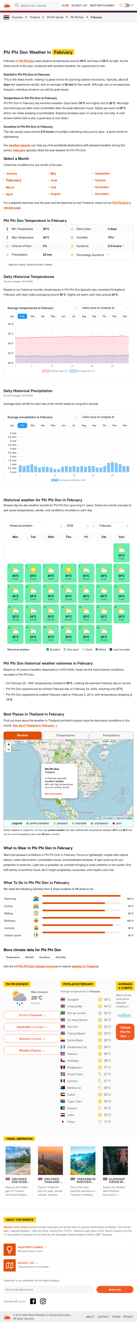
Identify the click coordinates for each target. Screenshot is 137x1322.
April (9, 194)
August (55, 194)
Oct (104, 316)
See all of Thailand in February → (35, 725)
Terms (116, 1316)
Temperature (13, 957)
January (11, 173)
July (53, 187)
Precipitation (111, 735)
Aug (84, 316)
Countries (17, 17)
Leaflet (109, 818)
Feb (22, 316)
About (90, 1316)
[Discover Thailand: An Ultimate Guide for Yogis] (50, 1160)
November (102, 187)
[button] (56, 753)
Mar (33, 316)
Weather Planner (102, 5)
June (53, 180)
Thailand (35, 17)
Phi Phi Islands (55, 17)
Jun (63, 316)
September (102, 173)
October (100, 180)
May (53, 173)
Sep (94, 316)
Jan (12, 316)
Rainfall (29, 957)
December (102, 194)
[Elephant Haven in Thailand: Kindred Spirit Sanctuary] (115, 1160)
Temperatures (65, 735)
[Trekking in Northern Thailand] (82, 1160)
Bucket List (80, 5)
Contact (103, 1316)
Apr (43, 316)
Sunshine (44, 957)
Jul (73, 316)
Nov (115, 316)
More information (53, 793)
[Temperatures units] (126, 5)
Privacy (128, 1316)
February (96, 17)
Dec (125, 316)
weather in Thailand (85, 966)
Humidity (61, 957)
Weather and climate (16, 1227)
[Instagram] (43, 1301)
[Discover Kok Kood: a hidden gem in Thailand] (18, 1160)
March (10, 187)
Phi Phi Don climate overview (38, 966)
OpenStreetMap (124, 818)
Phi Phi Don (77, 17)
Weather (22, 735)
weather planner (20, 145)
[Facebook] (33, 1301)
